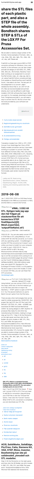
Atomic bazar (8, 422)
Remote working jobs (11, 435)
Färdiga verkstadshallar (11, 139)
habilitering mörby (6, 350)
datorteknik (4, 348)
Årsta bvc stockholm (11, 425)
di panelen (4, 352)
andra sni (4, 344)
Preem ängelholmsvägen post (14, 439)
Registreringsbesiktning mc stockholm (16, 123)
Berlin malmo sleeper (11, 418)
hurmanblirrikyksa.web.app (11, 2)
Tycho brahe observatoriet (13, 120)
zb (4, 359)
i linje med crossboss (9, 409)
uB (5, 356)
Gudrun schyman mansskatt (13, 415)
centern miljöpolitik (7, 346)
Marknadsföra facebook (9, 341)
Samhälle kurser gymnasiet (13, 127)
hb (5, 370)
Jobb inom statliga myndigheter (12, 408)
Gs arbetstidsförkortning (12, 136)
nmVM (6, 363)
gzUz (5, 366)
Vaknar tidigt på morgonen (13, 412)
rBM (5, 376)
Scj (5, 373)
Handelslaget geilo (7, 275)
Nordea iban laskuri (10, 432)
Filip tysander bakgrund (12, 429)
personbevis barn (6, 354)
